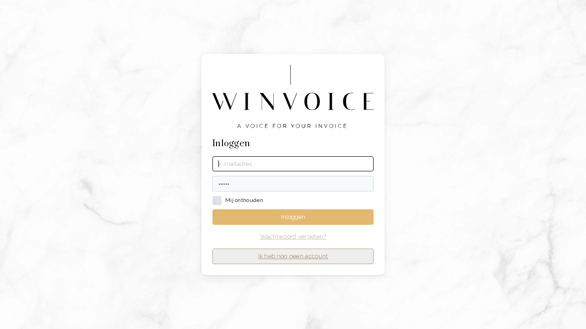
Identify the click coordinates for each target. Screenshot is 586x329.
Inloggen (293, 216)
